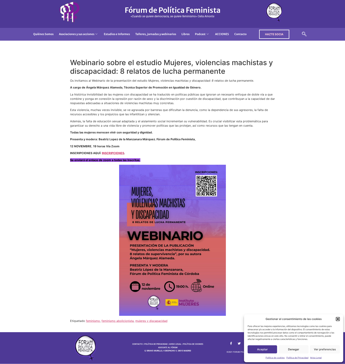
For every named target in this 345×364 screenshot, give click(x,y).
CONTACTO (137, 344)
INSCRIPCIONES (113, 153)
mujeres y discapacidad (151, 321)
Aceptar (262, 349)
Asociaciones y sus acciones (76, 34)
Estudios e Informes (117, 34)
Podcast (200, 34)
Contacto (240, 34)
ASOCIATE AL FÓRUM (168, 347)
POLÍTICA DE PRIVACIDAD (155, 344)
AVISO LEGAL (175, 344)
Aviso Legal (316, 357)
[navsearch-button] (304, 34)
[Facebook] (231, 343)
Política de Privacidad (297, 357)
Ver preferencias (325, 349)
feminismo (93, 321)
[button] (338, 319)
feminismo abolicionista (118, 321)
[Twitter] (239, 343)
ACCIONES (222, 34)
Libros (185, 34)
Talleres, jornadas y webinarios (155, 34)
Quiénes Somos (43, 34)
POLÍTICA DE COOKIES (193, 344)
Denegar (293, 349)
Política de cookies (275, 357)
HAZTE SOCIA (274, 34)
